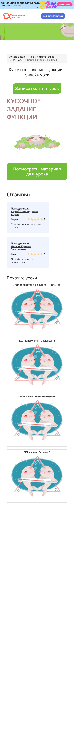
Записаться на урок (53, 15)
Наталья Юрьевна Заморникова (21, 248)
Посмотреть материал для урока (37, 171)
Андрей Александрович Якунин (24, 213)
